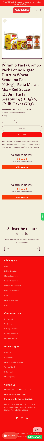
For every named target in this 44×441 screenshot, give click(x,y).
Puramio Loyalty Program (13, 362)
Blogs (6, 305)
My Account (8, 319)
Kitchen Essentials (11, 276)
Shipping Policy (9, 377)
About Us (7, 352)
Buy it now (22, 134)
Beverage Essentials (11, 290)
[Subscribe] (37, 248)
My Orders (8, 324)
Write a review (22, 167)
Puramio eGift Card (11, 300)
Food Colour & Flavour (12, 286)
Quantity (4, 116)
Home (6, 266)
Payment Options (10, 338)
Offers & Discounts (11, 334)
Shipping (11, 112)
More (6, 295)
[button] (2, 10)
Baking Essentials (10, 271)
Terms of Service (10, 367)
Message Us (8, 357)
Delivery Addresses (11, 329)
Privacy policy (35, 433)
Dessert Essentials (11, 281)
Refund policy (9, 372)
